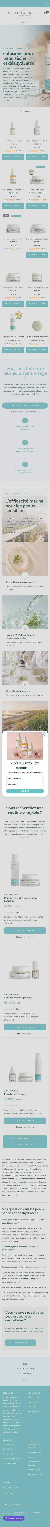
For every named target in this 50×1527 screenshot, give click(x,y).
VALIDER (25, 791)
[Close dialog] (43, 734)
